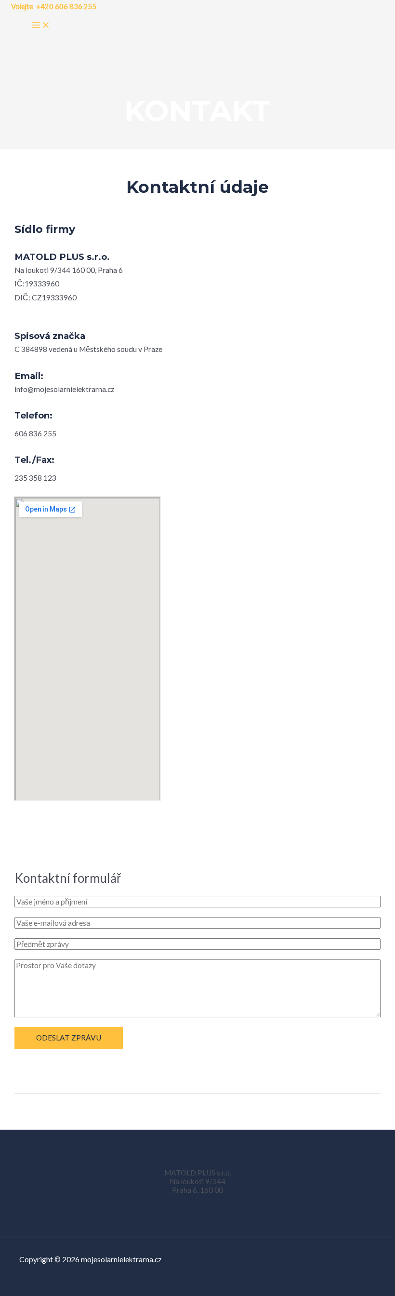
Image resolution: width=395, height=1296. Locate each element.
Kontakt (197, 110)
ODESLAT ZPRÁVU (68, 1037)
